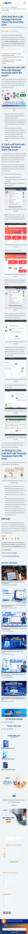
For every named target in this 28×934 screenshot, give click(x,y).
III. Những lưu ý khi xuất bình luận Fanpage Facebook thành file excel (12, 60)
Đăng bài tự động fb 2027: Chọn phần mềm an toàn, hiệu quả (12, 582)
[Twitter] (6, 538)
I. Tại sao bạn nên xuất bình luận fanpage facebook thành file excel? (11, 54)
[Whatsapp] (9, 538)
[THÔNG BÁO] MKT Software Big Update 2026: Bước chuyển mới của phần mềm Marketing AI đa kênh (13, 698)
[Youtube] (7, 913)
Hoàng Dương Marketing (12, 556)
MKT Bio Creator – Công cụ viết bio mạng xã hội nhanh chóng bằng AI (13, 675)
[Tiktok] (10, 913)
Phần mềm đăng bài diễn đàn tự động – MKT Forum (12, 652)
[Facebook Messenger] (18, 538)
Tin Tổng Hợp (19, 27)
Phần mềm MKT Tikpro (8, 769)
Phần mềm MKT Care (8, 748)
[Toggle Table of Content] (23, 51)
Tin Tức (24, 27)
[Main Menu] (24, 2)
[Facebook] (3, 538)
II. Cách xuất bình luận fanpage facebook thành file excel (13, 57)
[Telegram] (15, 538)
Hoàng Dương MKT (12, 553)
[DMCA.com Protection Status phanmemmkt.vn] (14, 861)
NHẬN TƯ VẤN (14, 932)
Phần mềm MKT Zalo (8, 759)
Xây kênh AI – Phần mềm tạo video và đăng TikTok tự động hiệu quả (13, 629)
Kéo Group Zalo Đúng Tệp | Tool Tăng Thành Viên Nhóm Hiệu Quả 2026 (13, 606)
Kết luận (4, 63)
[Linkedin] (12, 538)
